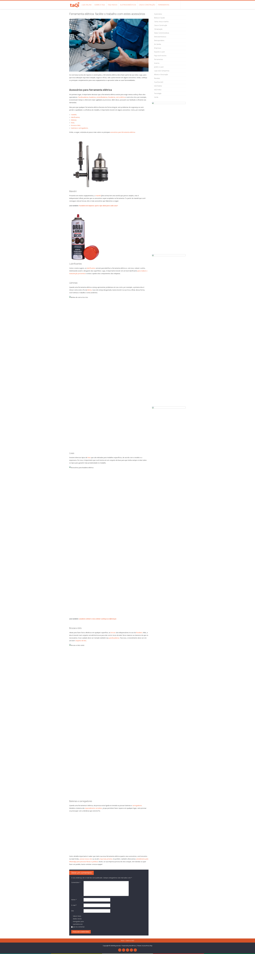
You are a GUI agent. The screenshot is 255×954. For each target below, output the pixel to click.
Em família (157, 44)
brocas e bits (75, 125)
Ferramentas (163, 5)
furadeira (139, 632)
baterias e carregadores (79, 128)
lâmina (89, 290)
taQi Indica (112, 5)
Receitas (157, 78)
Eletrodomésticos (128, 5)
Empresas (157, 48)
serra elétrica (120, 97)
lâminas (73, 120)
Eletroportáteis (159, 40)
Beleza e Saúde (159, 18)
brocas (113, 632)
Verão (156, 97)
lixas (72, 123)
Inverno (156, 63)
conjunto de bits (80, 641)
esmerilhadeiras (102, 97)
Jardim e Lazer (159, 67)
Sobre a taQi (99, 5)
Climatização (158, 29)
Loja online (87, 5)
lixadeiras (92, 97)
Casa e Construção (147, 5)
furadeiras (111, 97)
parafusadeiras (114, 638)
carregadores (137, 805)
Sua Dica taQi (158, 82)
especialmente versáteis (93, 808)
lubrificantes (75, 117)
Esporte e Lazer (159, 52)
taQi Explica (158, 86)
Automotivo (158, 14)
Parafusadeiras (83, 97)
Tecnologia (157, 93)
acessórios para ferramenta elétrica (122, 132)
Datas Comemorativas (161, 33)
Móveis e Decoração (161, 74)
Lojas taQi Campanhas (161, 71)
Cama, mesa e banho (161, 21)
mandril (73, 115)
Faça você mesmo (160, 56)
